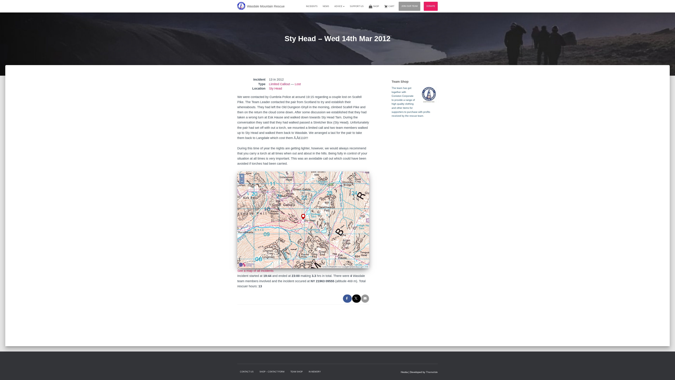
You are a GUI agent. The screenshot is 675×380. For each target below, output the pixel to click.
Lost (298, 84)
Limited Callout (279, 84)
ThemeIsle (432, 372)
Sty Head (275, 88)
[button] (344, 6)
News (326, 6)
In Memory (315, 371)
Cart (391, 6)
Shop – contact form (271, 371)
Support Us (357, 6)
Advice (338, 6)
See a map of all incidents (255, 271)
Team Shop (296, 371)
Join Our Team (409, 6)
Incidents (311, 6)
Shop (376, 6)
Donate (430, 6)
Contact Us (246, 371)
